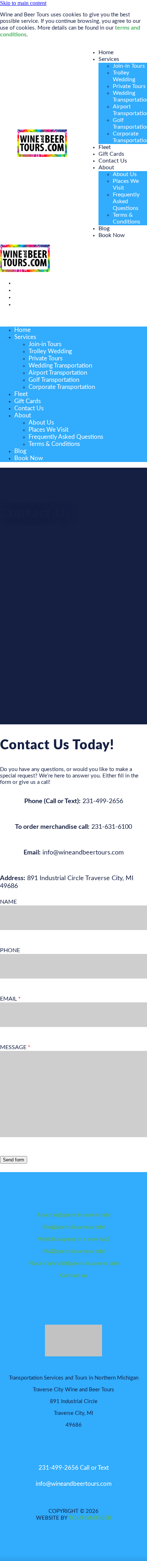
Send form (13, 1159)
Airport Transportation (58, 373)
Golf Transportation (54, 380)
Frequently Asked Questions (126, 201)
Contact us (73, 1275)
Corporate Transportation (62, 387)
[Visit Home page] (42, 155)
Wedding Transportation (60, 366)
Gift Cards (111, 154)
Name (8, 902)
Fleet (104, 147)
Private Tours (129, 86)
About (106, 167)
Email (9, 999)
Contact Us (112, 161)
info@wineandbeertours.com (74, 1484)
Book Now (111, 235)
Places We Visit (49, 430)
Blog (104, 228)
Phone (10, 950)
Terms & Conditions (54, 444)
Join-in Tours (129, 66)
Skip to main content (23, 3)
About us (73, 1215)
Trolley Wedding (50, 351)
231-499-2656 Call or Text (74, 1468)
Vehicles (73, 1239)
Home (105, 52)
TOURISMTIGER (90, 1518)
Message (14, 1047)
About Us (125, 174)
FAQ (73, 1251)
